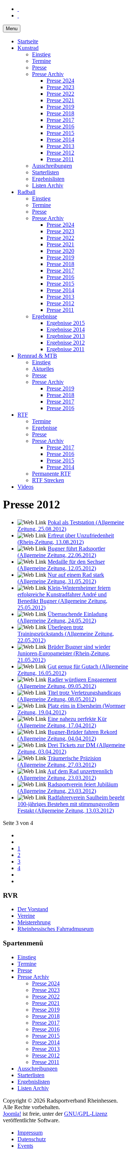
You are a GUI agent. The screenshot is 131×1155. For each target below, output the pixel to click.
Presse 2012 (60, 153)
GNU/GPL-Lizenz (85, 1114)
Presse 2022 (60, 94)
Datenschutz (31, 1139)
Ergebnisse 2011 (65, 349)
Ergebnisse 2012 (66, 343)
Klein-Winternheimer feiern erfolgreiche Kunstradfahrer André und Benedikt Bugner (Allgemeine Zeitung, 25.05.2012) (64, 598)
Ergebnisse (44, 316)
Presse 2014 (60, 139)
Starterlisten (45, 172)
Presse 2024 (60, 81)
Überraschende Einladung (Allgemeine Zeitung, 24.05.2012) (62, 617)
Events (25, 1146)
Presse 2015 (60, 133)
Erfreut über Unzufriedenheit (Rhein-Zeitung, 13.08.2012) (65, 538)
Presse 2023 (60, 87)
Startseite (27, 41)
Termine (41, 61)
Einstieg (41, 54)
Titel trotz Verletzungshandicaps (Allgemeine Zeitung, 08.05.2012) (69, 696)
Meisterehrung (34, 922)
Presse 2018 (60, 113)
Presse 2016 (60, 126)
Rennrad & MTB (37, 356)
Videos (25, 487)
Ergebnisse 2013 (66, 336)
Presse (39, 67)
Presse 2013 (60, 146)
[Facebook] (18, 9)
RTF (22, 415)
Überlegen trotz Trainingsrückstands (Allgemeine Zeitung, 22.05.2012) (65, 633)
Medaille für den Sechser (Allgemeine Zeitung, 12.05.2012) (61, 565)
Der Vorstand (32, 909)
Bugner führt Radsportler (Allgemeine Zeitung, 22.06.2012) (61, 551)
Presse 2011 (60, 159)
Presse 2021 (60, 100)
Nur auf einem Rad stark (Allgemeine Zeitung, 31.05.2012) (60, 578)
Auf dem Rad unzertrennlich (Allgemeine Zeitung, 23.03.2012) (65, 774)
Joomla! (12, 1114)
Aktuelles (43, 369)
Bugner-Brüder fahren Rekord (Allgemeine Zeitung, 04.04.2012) (67, 735)
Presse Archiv (48, 74)
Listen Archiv (47, 185)
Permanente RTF (51, 474)
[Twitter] (18, 15)
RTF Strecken (48, 480)
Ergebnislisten (48, 179)
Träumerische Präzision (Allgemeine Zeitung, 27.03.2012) (59, 761)
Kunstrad (28, 48)
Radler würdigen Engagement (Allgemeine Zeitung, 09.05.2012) (66, 682)
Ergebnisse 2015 (66, 323)
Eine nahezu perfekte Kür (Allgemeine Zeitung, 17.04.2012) (62, 722)
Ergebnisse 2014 (66, 329)
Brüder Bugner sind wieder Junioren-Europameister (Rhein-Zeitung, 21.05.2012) (63, 653)
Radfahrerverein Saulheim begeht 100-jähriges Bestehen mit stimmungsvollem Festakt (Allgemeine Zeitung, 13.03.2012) (70, 804)
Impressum (30, 1133)
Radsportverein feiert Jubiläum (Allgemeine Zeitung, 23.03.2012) (67, 787)
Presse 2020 (60, 251)
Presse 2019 (60, 107)
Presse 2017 (60, 120)
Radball (26, 192)
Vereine (26, 916)
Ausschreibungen (52, 166)
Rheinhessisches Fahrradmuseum (55, 929)
